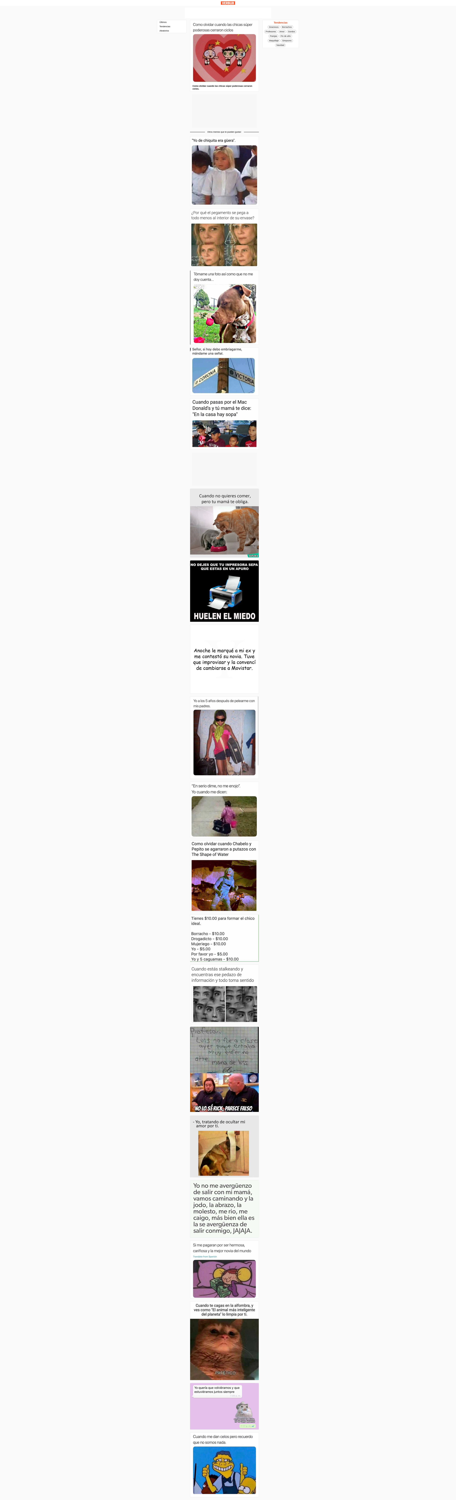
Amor (282, 31)
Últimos (163, 22)
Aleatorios (164, 31)
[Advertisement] (228, 13)
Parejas (273, 36)
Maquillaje (274, 40)
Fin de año (286, 36)
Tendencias (164, 26)
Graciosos (274, 27)
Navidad (280, 45)
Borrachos (287, 27)
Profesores (271, 31)
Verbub (228, 3)
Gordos (291, 31)
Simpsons (287, 40)
